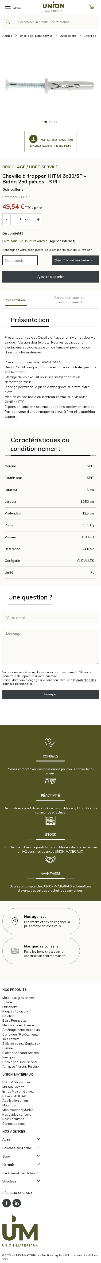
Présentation (15, 300)
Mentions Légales (52, 1255)
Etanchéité (10, 1007)
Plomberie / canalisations (20, 1053)
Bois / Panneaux (14, 1020)
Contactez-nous (13, 1123)
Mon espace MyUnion (18, 1110)
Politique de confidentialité (80, 1255)
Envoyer (50, 694)
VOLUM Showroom (16, 1082)
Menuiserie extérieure (18, 1025)
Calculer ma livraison (77, 260)
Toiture (7, 1002)
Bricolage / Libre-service (20, 1062)
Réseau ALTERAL (14, 1096)
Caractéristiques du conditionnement (69, 300)
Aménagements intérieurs (21, 1030)
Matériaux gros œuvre (18, 998)
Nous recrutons (13, 1119)
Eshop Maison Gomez (18, 1091)
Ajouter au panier (50, 277)
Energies (8, 1057)
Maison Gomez (13, 1087)
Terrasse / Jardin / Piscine (20, 1066)
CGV (5, 1258)
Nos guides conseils (16, 1114)
